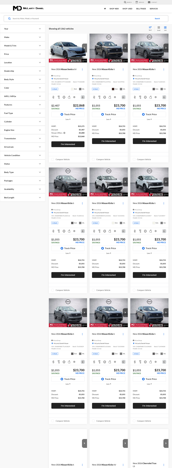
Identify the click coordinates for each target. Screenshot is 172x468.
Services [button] (154, 8)
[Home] (105, 9)
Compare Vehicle (63, 159)
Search (157, 19)
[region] (67, 131)
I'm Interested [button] (68, 144)
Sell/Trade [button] (141, 8)
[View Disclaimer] (74, 97)
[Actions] (82, 69)
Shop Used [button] (127, 8)
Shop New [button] (114, 8)
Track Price (69, 114)
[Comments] (82, 97)
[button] (84, 48)
